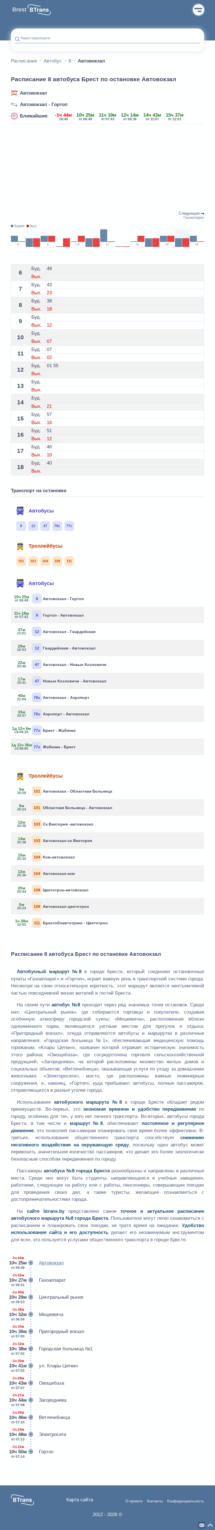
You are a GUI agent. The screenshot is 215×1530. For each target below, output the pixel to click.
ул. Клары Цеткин (44, 1366)
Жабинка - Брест (45, 746)
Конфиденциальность (185, 1501)
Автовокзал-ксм (46, 873)
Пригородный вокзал (47, 1331)
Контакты (155, 1501)
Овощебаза (37, 1383)
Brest (19, 9)
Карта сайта (79, 1499)
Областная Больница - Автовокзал (65, 807)
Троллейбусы (45, 546)
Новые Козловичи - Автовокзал (62, 681)
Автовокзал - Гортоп (43, 104)
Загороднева (38, 1400)
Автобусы (41, 511)
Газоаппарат (38, 1280)
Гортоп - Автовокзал (49, 615)
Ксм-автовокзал (46, 857)
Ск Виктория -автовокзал (55, 824)
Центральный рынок (47, 1297)
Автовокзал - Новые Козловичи (62, 664)
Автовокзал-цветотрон (53, 906)
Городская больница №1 (52, 1349)
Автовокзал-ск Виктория (54, 840)
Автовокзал (33, 93)
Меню (198, 9)
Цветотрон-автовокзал (53, 890)
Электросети (38, 1434)
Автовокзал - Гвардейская (56, 631)
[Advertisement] (107, 168)
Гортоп (32, 1452)
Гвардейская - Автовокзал (56, 648)
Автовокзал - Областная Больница (65, 791)
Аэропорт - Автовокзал (53, 714)
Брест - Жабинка (45, 730)
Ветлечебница (40, 1417)
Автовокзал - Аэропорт (53, 697)
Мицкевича (37, 1314)
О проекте (133, 1501)
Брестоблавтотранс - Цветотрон (61, 923)
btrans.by (53, 1211)
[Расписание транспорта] (39, 9)
